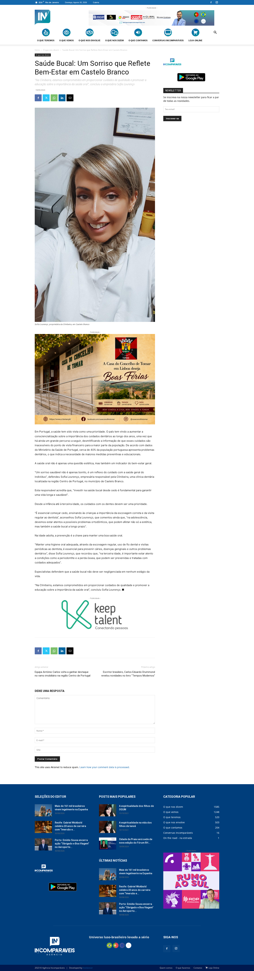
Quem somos (166, 967)
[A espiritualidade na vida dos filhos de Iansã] (107, 827)
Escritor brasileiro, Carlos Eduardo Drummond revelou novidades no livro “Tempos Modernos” (128, 673)
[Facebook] (211, 2)
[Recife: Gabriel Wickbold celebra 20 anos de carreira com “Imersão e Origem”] (43, 827)
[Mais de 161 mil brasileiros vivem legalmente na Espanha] (43, 810)
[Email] (70, 97)
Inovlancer (88, 967)
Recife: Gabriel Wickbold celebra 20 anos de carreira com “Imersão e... (70, 826)
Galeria (96, 2)
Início (37, 49)
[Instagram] (216, 2)
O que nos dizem (51, 49)
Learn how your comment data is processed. (104, 767)
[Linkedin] (62, 97)
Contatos (198, 967)
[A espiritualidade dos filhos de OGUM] (107, 810)
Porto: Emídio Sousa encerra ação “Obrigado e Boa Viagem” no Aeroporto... (72, 843)
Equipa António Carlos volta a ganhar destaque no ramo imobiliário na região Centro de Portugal (62, 673)
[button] (215, 33)
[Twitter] (46, 97)
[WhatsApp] (54, 97)
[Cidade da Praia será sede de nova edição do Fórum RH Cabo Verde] (107, 844)
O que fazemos (183, 967)
